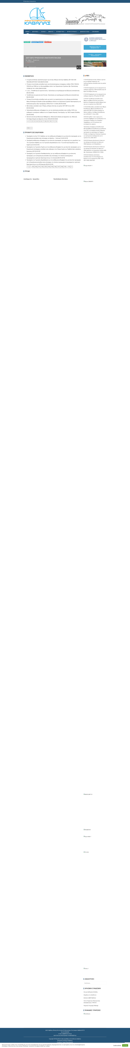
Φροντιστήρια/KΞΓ (72, 31)
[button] (78, 67)
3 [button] (27, 66)
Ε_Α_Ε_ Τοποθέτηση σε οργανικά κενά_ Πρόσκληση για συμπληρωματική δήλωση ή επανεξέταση (53, 90)
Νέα (87, 76)
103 (46, 167)
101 (39, 167)
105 (52, 167)
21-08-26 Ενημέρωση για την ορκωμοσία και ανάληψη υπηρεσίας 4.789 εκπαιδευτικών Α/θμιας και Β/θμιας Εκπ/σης (95, 89)
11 (53, 121)
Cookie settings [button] (117, 1045)
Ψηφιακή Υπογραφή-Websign (91, 1005)
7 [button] (33, 66)
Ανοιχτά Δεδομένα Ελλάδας (91, 992)
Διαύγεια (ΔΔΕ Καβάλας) (90, 998)
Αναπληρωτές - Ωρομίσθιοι (37, 42)
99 (33, 167)
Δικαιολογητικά (84, 31)
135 (69, 167)
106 (55, 167)
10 (50, 121)
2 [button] (26, 66)
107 (59, 167)
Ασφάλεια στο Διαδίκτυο (90, 995)
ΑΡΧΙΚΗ (27, 31)
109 (65, 167)
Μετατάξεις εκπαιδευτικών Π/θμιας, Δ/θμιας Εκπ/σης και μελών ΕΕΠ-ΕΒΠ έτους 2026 (50, 106)
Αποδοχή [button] (125, 1045)
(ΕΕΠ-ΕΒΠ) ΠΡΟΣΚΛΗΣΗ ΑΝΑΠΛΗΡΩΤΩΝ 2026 (43, 58)
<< (28, 121)
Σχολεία (43, 31)
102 (42, 167)
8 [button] (34, 66)
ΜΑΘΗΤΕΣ (50, 31)
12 (56, 121)
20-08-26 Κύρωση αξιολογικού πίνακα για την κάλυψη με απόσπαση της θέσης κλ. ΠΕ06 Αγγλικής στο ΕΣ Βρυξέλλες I (94, 142)
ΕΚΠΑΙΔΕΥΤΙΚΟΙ (60, 31)
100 (36, 167)
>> (31, 128)
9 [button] (35, 66)
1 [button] (25, 66)
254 (28, 128)
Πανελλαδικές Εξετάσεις (60, 179)
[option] (52, 55)
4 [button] (29, 66)
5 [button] (30, 66)
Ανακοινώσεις (27, 42)
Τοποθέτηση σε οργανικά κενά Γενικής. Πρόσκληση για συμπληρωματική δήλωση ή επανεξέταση (53, 95)
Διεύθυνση (35, 31)
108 (62, 167)
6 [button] (31, 66)
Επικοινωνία (95, 31)
